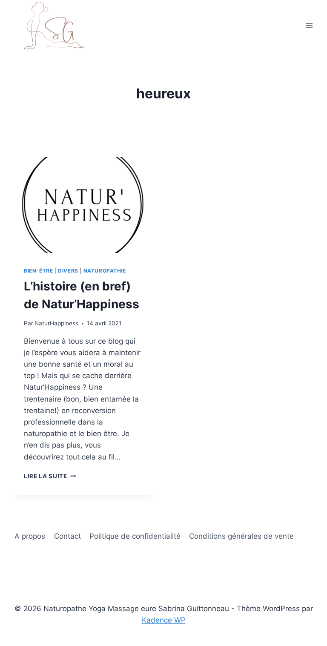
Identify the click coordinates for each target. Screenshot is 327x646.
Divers (68, 270)
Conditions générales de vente (241, 536)
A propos (29, 536)
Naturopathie (104, 270)
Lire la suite (50, 476)
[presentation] (82, 205)
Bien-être (38, 270)
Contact (67, 536)
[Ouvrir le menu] (309, 25)
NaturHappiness (56, 323)
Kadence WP (164, 620)
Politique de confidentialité (135, 536)
